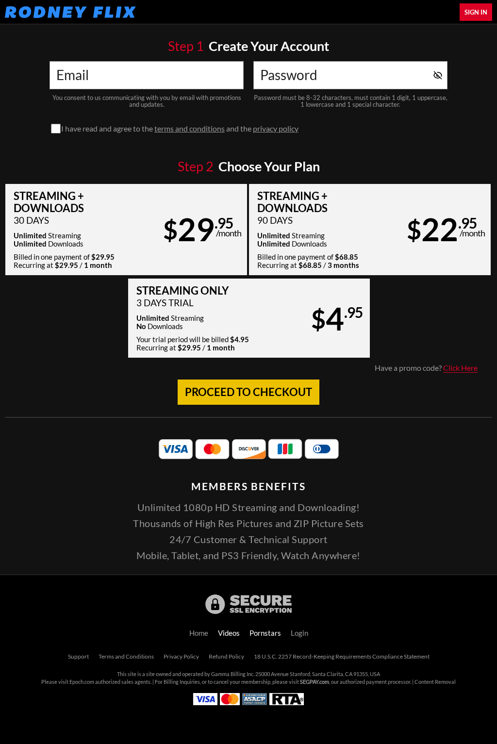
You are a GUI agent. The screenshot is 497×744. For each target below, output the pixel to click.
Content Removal (435, 682)
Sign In (475, 12)
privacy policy (275, 128)
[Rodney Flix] (70, 12)
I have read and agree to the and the (179, 128)
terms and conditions (189, 128)
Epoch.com (81, 682)
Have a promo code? (426, 368)
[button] (126, 229)
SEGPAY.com (314, 682)
